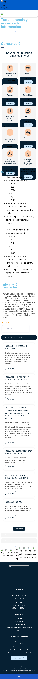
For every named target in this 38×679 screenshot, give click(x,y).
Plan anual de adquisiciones (18, 177)
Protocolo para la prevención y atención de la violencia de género (20, 219)
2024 (13, 190)
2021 (13, 200)
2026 (13, 183)
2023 (13, 193)
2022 (13, 197)
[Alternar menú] (34, 13)
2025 (13, 187)
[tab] (19, 337)
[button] (19, 226)
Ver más (28, 82)
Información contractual (17, 180)
